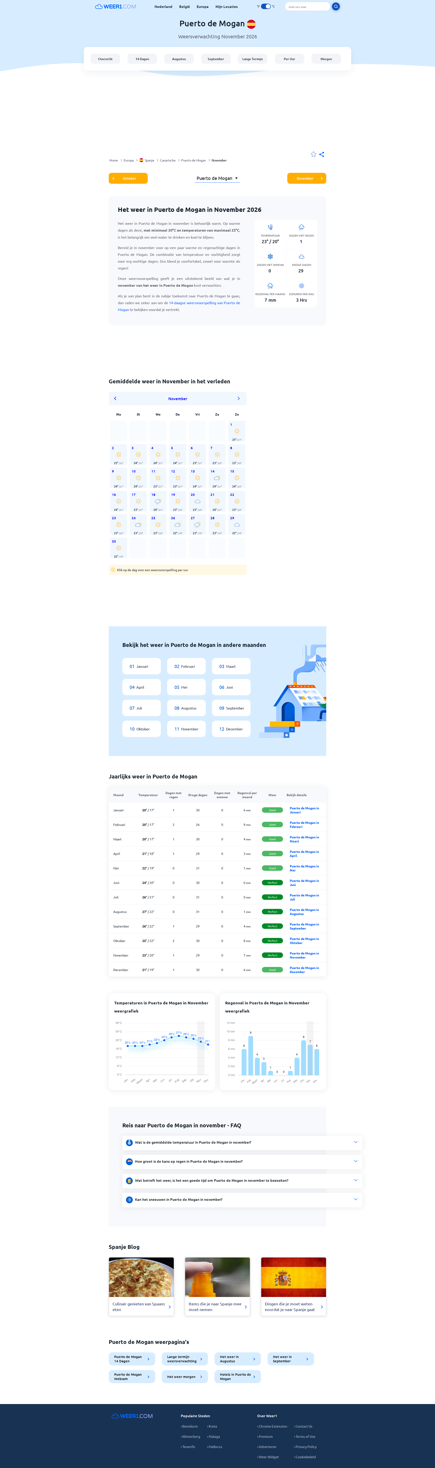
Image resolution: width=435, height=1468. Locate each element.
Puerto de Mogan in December (304, 970)
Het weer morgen (181, 1376)
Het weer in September (282, 1358)
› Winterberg (190, 1436)
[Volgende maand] (238, 398)
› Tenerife (188, 1446)
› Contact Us (303, 1426)
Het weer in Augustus (229, 1358)
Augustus (179, 59)
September (216, 59)
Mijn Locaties (226, 6)
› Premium (265, 1436)
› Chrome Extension (272, 1426)
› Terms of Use (304, 1436)
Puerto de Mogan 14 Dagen (128, 1358)
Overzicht (105, 59)
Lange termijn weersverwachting (182, 1358)
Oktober (129, 178)
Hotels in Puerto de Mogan (235, 1376)
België (184, 6)
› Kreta (212, 1426)
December (305, 178)
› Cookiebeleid (305, 1457)
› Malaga (213, 1436)
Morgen (326, 59)
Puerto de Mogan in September (304, 926)
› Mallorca (214, 1446)
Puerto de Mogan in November (304, 955)
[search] (336, 6)
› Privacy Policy (305, 1446)
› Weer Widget (268, 1457)
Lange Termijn (252, 59)
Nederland (163, 6)
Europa (203, 6)
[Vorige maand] (116, 398)
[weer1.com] (115, 6)
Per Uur (289, 59)
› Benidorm (189, 1426)
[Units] (266, 6)
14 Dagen (142, 59)
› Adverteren (266, 1446)
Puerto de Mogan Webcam (128, 1376)
